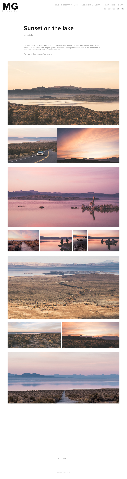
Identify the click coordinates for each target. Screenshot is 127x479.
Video (76, 5)
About (97, 5)
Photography (66, 5)
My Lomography (87, 5)
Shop (113, 5)
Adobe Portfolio (67, 472)
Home (57, 5)
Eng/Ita (120, 5)
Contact (105, 5)
